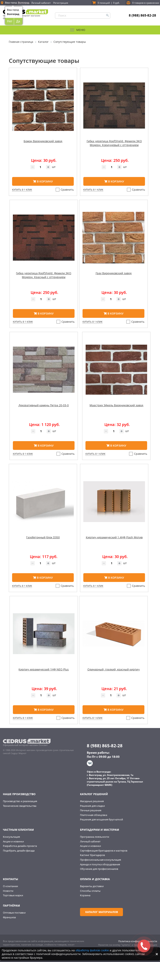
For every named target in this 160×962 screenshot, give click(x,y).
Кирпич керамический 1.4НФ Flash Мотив (114, 537)
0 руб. (116, 2)
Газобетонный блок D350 (43, 537)
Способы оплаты (90, 891)
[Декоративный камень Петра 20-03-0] (44, 372)
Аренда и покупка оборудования (100, 864)
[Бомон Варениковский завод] (43, 108)
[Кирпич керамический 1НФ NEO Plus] (44, 637)
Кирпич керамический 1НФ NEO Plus (44, 669)
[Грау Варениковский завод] (113, 240)
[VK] (90, 763)
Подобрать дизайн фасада (19, 850)
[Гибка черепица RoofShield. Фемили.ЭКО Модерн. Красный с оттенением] (44, 240)
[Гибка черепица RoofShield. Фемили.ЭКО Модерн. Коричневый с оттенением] (114, 108)
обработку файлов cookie (92, 950)
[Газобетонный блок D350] (43, 504)
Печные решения (90, 810)
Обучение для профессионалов (99, 869)
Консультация (11, 836)
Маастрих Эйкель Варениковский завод (116, 405)
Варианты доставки (92, 886)
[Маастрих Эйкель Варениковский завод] (116, 372)
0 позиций (104, 2)
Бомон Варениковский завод (43, 141)
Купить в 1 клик (22, 189)
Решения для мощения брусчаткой (101, 819)
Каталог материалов (101, 912)
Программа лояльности (94, 836)
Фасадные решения (92, 801)
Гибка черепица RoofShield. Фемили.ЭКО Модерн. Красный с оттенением (43, 275)
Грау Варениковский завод (114, 273)
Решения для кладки (92, 806)
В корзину (44, 181)
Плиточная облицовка (93, 815)
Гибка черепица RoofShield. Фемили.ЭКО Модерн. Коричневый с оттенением (114, 143)
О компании (10, 886)
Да (18, 21)
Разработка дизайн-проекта (20, 846)
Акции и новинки (13, 841)
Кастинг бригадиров (92, 855)
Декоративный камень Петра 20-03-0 (44, 405)
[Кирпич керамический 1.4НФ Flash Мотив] (114, 504)
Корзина (85, 895)
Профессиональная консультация (100, 859)
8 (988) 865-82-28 (142, 15)
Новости (8, 891)
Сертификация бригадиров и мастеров (103, 850)
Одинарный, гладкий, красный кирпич (113, 669)
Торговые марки (13, 895)
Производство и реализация (20, 801)
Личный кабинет (41, 2)
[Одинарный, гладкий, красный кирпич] (113, 637)
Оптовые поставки (14, 912)
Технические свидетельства (19, 806)
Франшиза (9, 917)
